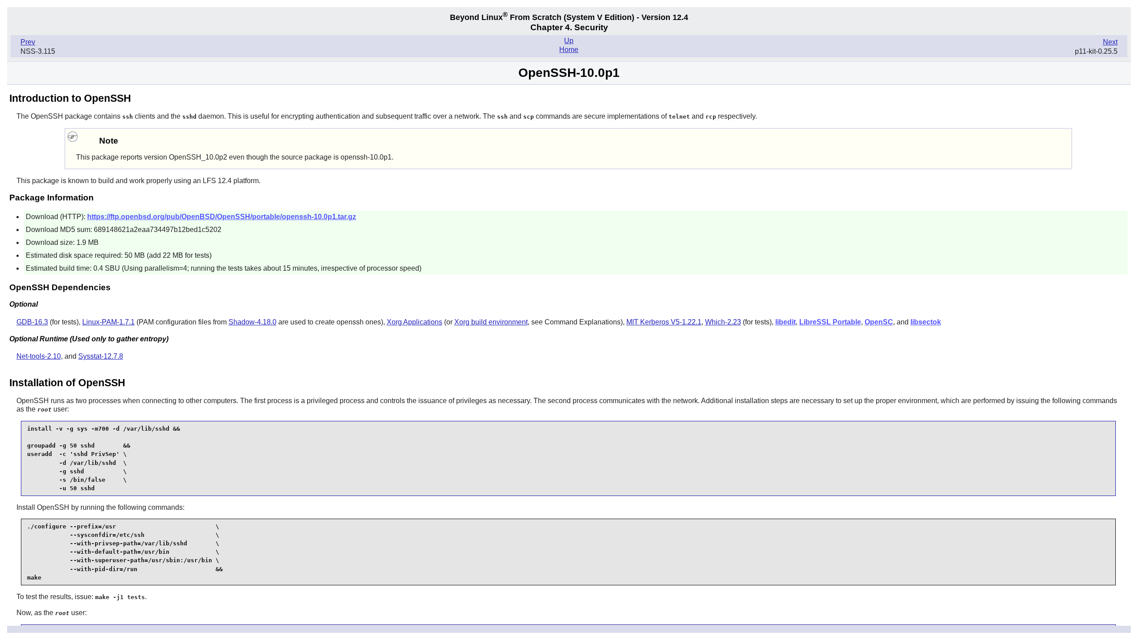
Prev (27, 42)
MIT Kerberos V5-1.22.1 (663, 322)
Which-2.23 (723, 322)
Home (568, 49)
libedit (785, 322)
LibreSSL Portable (830, 322)
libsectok (925, 322)
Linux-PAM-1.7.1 (108, 322)
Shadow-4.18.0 (252, 322)
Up (568, 40)
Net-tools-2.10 (38, 356)
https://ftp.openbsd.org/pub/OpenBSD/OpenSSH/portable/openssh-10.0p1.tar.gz (221, 216)
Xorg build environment (491, 322)
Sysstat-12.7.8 (100, 356)
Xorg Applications (414, 322)
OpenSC (879, 322)
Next (1110, 42)
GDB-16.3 (32, 322)
